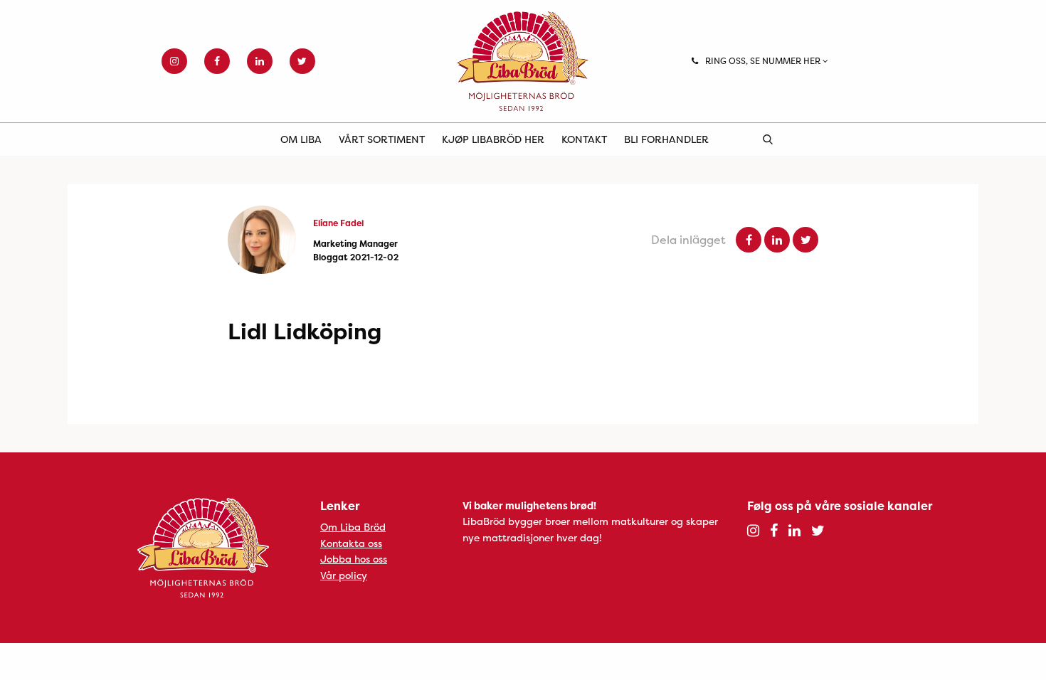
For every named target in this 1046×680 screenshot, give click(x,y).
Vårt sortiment (382, 139)
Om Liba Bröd (353, 526)
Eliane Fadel (338, 223)
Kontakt (584, 139)
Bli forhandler (666, 139)
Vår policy (343, 575)
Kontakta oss (351, 543)
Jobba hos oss (353, 558)
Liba (523, 61)
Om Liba (301, 139)
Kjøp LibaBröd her (493, 139)
